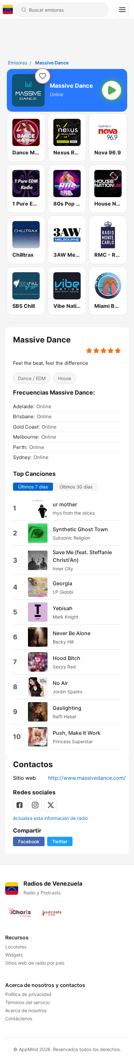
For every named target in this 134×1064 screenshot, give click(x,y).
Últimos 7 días (33, 486)
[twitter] (50, 805)
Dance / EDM (32, 378)
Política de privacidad (28, 994)
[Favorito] (42, 76)
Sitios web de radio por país (34, 963)
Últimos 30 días (76, 486)
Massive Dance (52, 62)
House (64, 378)
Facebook (28, 841)
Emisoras (17, 62)
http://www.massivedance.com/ (87, 778)
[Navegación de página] (122, 9)
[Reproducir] (111, 90)
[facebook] (19, 805)
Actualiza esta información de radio (50, 818)
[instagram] (35, 805)
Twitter (59, 841)
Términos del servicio (27, 1002)
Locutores (15, 946)
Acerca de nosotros (26, 1010)
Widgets (14, 955)
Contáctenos (18, 1018)
